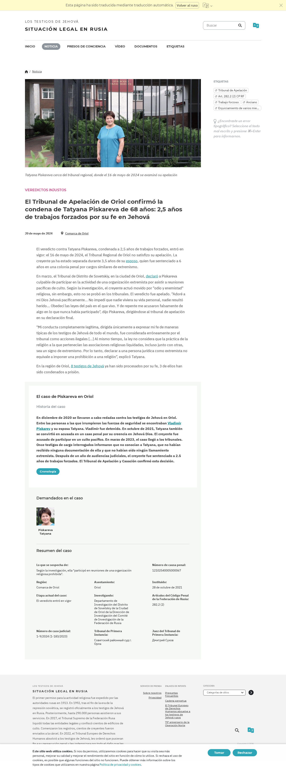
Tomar (219, 753)
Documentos (145, 46)
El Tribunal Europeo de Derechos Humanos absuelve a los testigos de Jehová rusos (177, 711)
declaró (152, 276)
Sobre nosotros (152, 692)
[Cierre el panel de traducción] (281, 5)
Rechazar (245, 753)
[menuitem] (30, 46)
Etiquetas (175, 46)
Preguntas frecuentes (171, 694)
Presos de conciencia (86, 46)
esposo (132, 261)
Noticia (51, 46)
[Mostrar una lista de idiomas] (207, 5)
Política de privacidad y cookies (120, 764)
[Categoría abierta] (251, 692)
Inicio (30, 46)
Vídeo (120, 46)
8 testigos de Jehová (87, 366)
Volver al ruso (187, 5)
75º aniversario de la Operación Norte (177, 724)
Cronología (48, 471)
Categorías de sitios (218, 692)
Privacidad (155, 697)
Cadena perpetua (176, 700)
